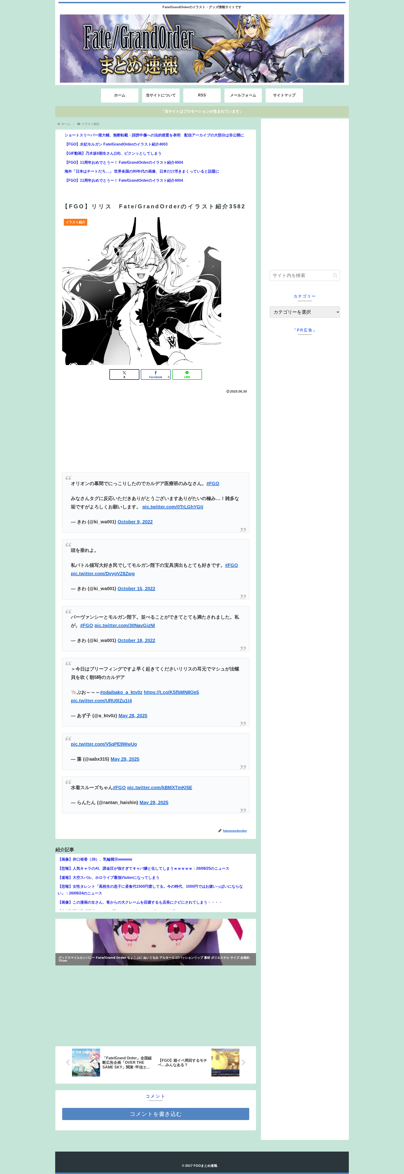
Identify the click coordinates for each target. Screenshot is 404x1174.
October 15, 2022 (136, 588)
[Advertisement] (105, 1004)
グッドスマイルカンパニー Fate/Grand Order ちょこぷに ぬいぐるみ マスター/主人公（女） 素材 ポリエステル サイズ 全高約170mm (154, 960)
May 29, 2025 (125, 759)
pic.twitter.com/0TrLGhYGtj (172, 506)
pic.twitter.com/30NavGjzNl (124, 625)
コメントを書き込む (156, 1114)
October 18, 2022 (136, 640)
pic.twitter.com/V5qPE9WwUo (104, 744)
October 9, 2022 (135, 521)
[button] (335, 275)
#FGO (212, 483)
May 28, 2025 (133, 715)
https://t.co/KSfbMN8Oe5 (171, 692)
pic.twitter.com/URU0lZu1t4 (101, 700)
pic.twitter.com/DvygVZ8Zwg (103, 573)
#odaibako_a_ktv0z (121, 692)
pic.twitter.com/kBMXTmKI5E (159, 787)
